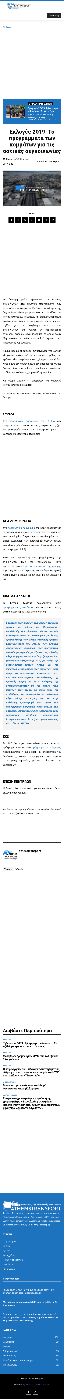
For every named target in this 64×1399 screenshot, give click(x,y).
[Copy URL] (53, 220)
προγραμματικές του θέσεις (18, 607)
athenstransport (50, 161)
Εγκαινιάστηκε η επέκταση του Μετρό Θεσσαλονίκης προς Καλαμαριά (24, 1087)
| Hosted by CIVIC (42, 1384)
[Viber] (46, 220)
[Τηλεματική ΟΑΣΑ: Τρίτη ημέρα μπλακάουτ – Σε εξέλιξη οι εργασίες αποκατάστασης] (15, 111)
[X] (18, 220)
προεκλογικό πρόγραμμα (21, 527)
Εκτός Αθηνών (9, 1081)
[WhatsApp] (25, 220)
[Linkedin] (32, 220)
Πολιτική (7, 27)
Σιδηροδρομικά (10, 1094)
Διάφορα (7, 1039)
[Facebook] (11, 220)
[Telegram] (39, 220)
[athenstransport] (10, 855)
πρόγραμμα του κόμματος (46, 747)
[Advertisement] (32, 63)
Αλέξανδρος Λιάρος (36, 118)
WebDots (29, 1384)
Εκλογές (18, 868)
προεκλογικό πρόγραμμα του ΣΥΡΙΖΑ (32, 421)
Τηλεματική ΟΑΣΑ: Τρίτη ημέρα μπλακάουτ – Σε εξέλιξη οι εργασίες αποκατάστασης (43, 111)
